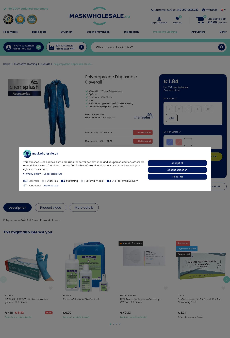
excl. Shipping (180, 87)
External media (95, 180)
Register (163, 23)
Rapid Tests (39, 32)
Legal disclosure (53, 173)
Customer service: (176, 10)
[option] (29, 279)
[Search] (221, 47)
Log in (154, 23)
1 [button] (110, 324)
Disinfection (131, 32)
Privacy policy (33, 173)
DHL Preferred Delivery (125, 180)
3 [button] (116, 324)
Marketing (72, 180)
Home (6, 64)
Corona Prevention (98, 32)
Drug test (66, 32)
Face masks (10, 32)
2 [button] (113, 324)
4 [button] (119, 324)
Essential (34, 180)
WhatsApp (211, 9)
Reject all (177, 176)
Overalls (45, 64)
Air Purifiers (198, 32)
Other (223, 32)
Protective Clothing (165, 32)
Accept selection (177, 169)
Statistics (52, 180)
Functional (35, 185)
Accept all (177, 163)
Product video (50, 207)
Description (17, 207)
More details (84, 207)
